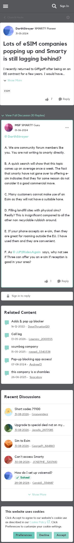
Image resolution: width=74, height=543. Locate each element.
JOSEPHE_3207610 (45, 462)
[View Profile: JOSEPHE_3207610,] (8, 460)
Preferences (24, 535)
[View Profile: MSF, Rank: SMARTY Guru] (9, 128)
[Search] (54, 6)
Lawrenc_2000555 (41, 339)
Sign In (64, 6)
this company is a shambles (30, 372)
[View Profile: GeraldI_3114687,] (8, 476)
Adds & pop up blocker (27, 321)
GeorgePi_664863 (43, 446)
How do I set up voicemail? (33, 472)
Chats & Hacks (15, 17)
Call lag (16, 334)
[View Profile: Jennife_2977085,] (8, 428)
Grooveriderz (40, 414)
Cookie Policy (38, 522)
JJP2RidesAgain (28, 252)
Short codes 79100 (27, 409)
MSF (18, 125)
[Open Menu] (68, 17)
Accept (61, 535)
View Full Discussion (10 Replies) (25, 115)
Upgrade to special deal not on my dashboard (38, 425)
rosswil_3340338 (39, 351)
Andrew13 (35, 364)
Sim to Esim (22, 440)
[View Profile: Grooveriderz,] (8, 412)
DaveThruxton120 (39, 326)
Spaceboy (36, 377)
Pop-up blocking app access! (31, 359)
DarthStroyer (25, 28)
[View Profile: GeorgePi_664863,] (8, 444)
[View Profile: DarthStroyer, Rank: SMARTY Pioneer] (8, 31)
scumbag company (24, 346)
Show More (15, 80)
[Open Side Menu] (5, 6)
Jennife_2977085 (42, 430)
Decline (44, 535)
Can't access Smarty (29, 456)
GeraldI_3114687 (42, 483)
